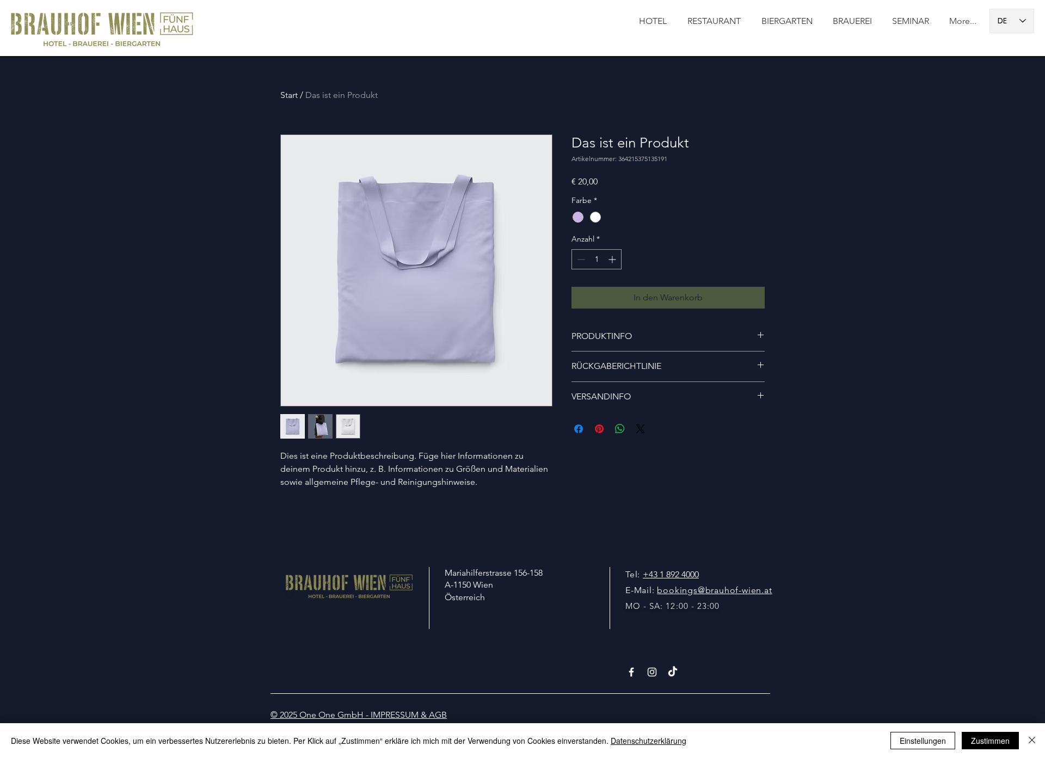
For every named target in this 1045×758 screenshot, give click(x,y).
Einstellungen (923, 740)
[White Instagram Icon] (652, 672)
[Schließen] (1031, 740)
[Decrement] (580, 259)
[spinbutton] (596, 259)
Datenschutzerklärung (648, 740)
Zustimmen (990, 740)
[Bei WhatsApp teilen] (619, 428)
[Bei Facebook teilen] (578, 428)
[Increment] (613, 259)
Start (289, 95)
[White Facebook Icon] (631, 672)
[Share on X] (640, 428)
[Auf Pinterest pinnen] (599, 428)
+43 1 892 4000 (671, 574)
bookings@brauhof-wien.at (714, 590)
